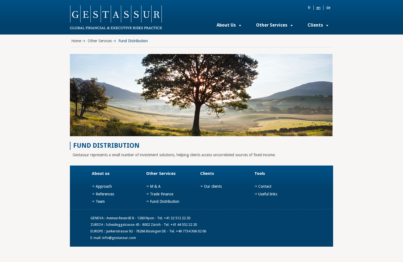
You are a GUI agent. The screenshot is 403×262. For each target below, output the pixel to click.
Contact (264, 186)
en (318, 7)
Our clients (213, 186)
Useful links (267, 194)
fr (309, 7)
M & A (155, 186)
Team (100, 201)
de (328, 7)
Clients (315, 25)
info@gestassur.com (119, 238)
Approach (104, 186)
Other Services (271, 25)
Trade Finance (161, 194)
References (105, 194)
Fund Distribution (164, 201)
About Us (226, 25)
